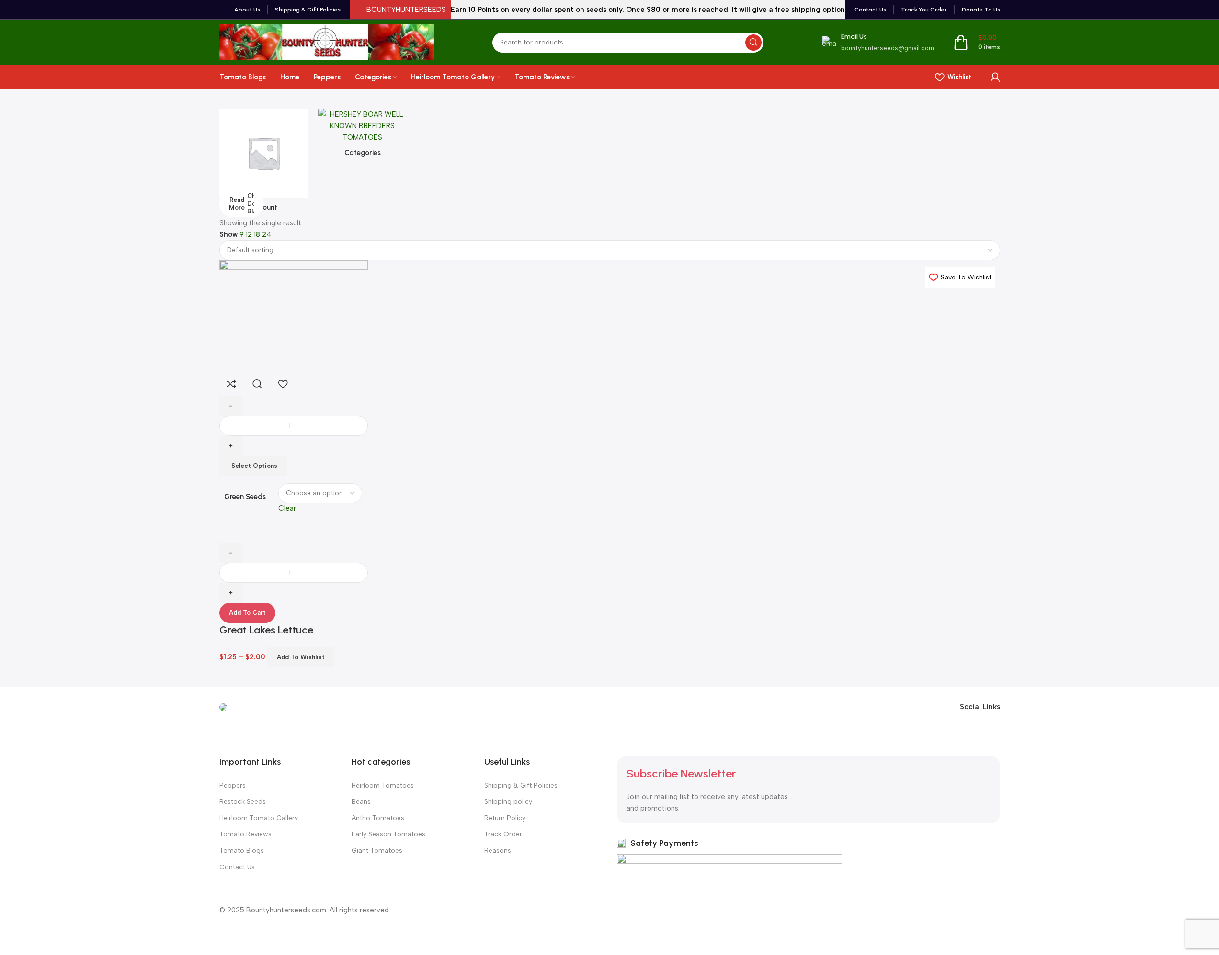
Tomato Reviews (245, 834)
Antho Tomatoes (378, 818)
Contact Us (237, 867)
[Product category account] (263, 163)
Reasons (497, 850)
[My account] (995, 77)
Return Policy (504, 818)
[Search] (753, 42)
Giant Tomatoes (377, 850)
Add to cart (247, 612)
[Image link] (223, 706)
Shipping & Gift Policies (521, 785)
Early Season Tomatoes (388, 834)
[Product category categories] (362, 136)
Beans (361, 802)
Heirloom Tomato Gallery (258, 818)
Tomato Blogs (241, 850)
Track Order (503, 834)
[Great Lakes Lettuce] (293, 315)
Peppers (232, 785)
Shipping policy (508, 802)
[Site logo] (327, 41)
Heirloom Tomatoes (383, 785)
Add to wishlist (301, 657)
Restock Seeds (242, 802)
